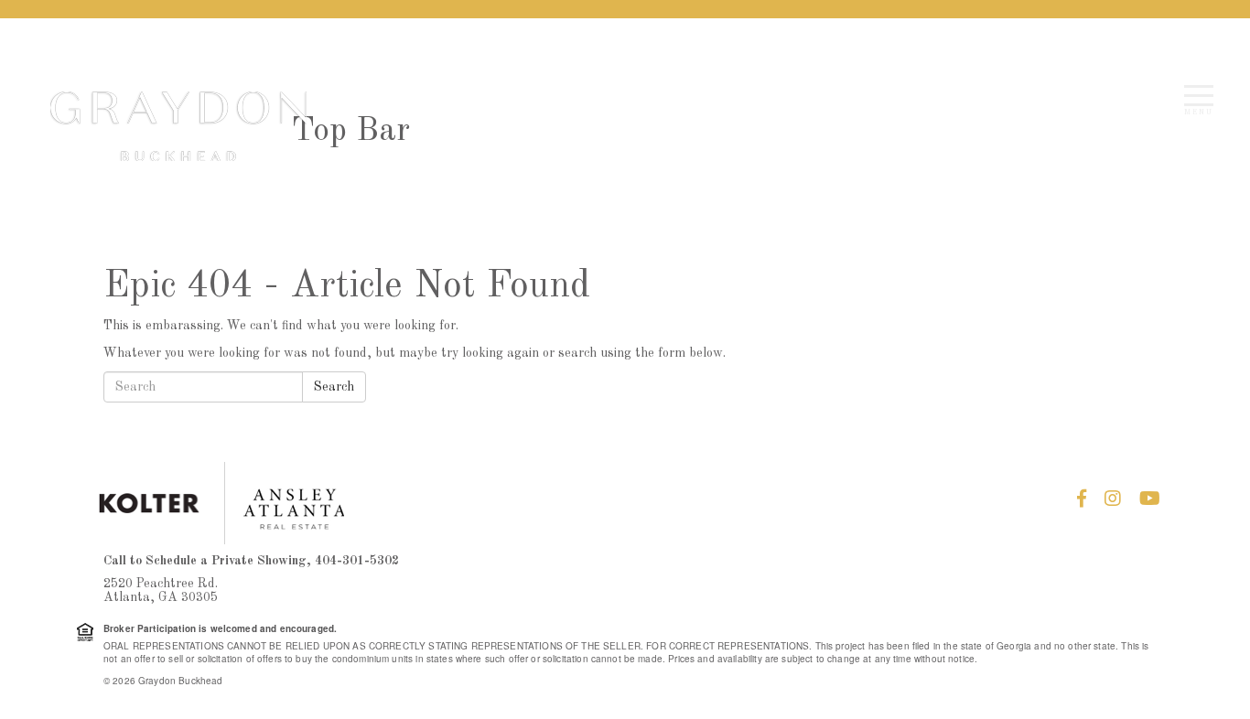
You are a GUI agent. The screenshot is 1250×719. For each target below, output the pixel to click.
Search (334, 387)
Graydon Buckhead (178, 126)
